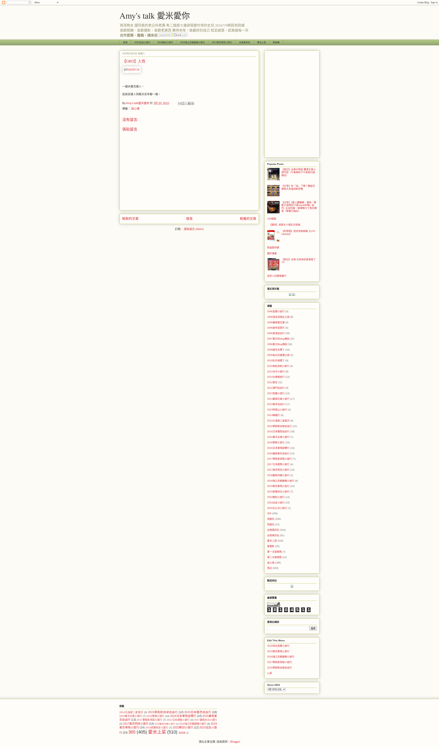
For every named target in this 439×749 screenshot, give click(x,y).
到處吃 (270, 518)
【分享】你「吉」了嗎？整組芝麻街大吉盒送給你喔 (298, 187)
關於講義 (272, 253)
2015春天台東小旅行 (278, 437)
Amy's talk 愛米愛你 (155, 15)
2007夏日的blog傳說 (278, 338)
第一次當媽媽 (274, 551)
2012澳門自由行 (276, 387)
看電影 (270, 546)
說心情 (135, 108)
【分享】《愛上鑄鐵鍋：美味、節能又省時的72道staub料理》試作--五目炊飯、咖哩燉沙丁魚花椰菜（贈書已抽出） (299, 206)
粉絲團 (276, 42)
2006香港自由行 (276, 333)
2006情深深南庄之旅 (278, 317)
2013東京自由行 (276, 404)
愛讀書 (182, 732)
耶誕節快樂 (273, 247)
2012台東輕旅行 (276, 376)
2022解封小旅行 (165, 42)
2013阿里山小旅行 (277, 409)
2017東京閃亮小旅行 (222, 42)
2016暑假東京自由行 (278, 453)
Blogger (235, 741)
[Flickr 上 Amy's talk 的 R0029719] (131, 69)
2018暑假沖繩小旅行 (278, 475)
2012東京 (272, 382)
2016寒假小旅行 (276, 442)
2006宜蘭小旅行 (276, 311)
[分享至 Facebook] (189, 103)
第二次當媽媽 (274, 557)
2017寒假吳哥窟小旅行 (279, 458)
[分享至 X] (186, 103)
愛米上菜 (261, 42)
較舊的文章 (248, 219)
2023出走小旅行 (142, 42)
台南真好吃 (244, 42)
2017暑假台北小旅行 (205, 719)
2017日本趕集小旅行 (278, 464)
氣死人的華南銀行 (276, 275)
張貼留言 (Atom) (194, 229)
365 (269, 513)
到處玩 (270, 524)
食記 (269, 568)
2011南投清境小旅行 (278, 366)
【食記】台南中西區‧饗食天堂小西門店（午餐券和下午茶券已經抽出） (298, 172)
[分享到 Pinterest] (192, 103)
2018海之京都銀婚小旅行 (192, 42)
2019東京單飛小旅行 (278, 486)
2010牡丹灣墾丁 (276, 360)
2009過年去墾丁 (276, 349)
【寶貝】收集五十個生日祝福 (284, 224)
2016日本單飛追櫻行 (278, 448)
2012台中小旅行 (276, 371)
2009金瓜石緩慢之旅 (278, 355)
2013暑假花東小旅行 (278, 398)
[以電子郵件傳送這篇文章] (179, 103)
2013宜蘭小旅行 (276, 393)
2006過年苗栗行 (276, 327)
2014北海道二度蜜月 (278, 420)
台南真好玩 (273, 535)
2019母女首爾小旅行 (278, 645)
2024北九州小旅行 (277, 508)
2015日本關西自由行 (278, 431)
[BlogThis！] (183, 103)
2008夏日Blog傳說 (277, 344)
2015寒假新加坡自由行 (279, 426)
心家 (269, 673)
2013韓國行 (273, 415)
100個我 (271, 218)
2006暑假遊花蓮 (276, 322)
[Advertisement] (292, 103)
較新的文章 (130, 219)
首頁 (125, 42)
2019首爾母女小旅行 (278, 491)
